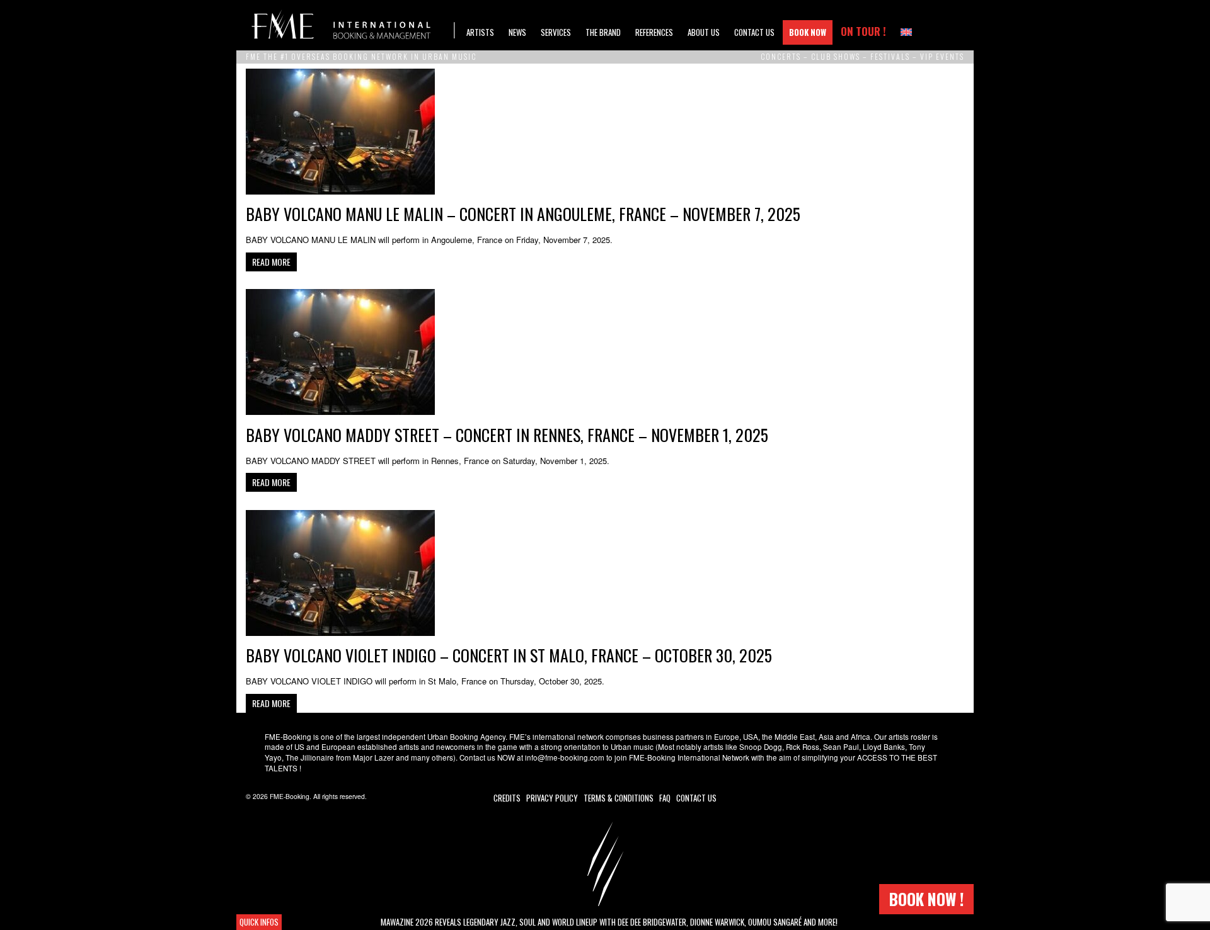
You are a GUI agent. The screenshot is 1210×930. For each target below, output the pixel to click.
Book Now (807, 32)
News (517, 32)
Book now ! (926, 898)
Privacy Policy (552, 797)
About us (704, 32)
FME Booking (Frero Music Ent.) (353, 25)
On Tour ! (863, 31)
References (654, 32)
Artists (480, 32)
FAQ (665, 797)
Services (556, 32)
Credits (507, 797)
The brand (603, 32)
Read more (271, 261)
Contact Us (754, 32)
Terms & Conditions (619, 797)
